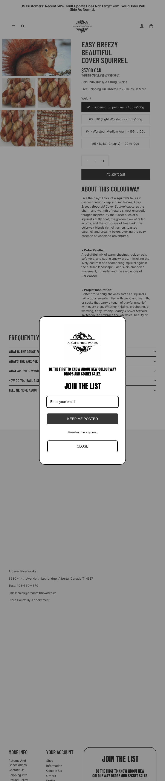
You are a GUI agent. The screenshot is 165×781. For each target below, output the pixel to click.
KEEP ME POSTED (82, 419)
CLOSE (83, 446)
